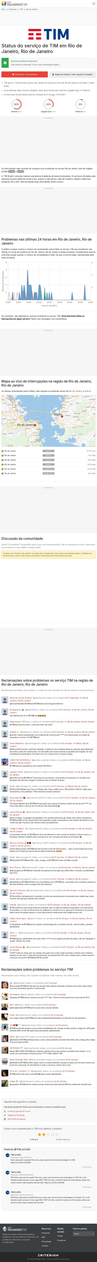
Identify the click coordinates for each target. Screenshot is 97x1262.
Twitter (60, 1236)
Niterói (88, 391)
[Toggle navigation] (94, 3)
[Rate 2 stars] (44, 1134)
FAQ (43, 1237)
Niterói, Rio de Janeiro (78, 786)
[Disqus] (48, 589)
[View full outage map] (48, 421)
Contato (45, 1246)
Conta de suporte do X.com (19, 1111)
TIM (21, 9)
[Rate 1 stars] (40, 1134)
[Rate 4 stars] (53, 1134)
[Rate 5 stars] (57, 1134)
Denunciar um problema (26, 74)
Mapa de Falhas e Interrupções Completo (74, 74)
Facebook (61, 1240)
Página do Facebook (16, 1115)
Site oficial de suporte (16, 1119)
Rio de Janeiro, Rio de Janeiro (80, 721)
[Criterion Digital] (48, 1255)
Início (3, 9)
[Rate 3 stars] (48, 1134)
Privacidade (46, 1241)
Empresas (12, 9)
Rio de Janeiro (75, 391)
